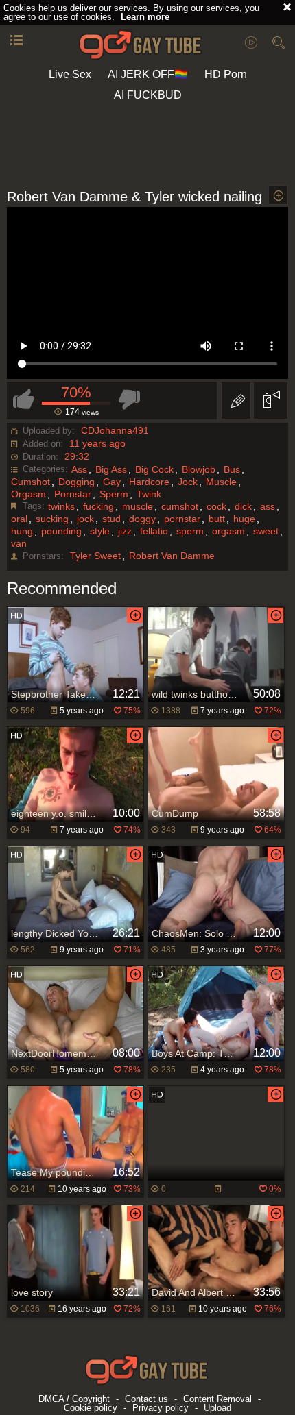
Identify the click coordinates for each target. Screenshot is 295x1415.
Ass (79, 469)
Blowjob (198, 469)
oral (19, 518)
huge (244, 518)
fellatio (154, 531)
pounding (61, 531)
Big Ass (111, 469)
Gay (112, 481)
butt (217, 518)
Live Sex (70, 74)
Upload (217, 1407)
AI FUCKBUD (148, 95)
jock (85, 518)
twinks (61, 506)
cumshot (179, 506)
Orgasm (28, 494)
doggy (142, 518)
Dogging (76, 481)
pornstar (182, 518)
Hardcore (149, 481)
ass (267, 506)
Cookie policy (90, 1407)
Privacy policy (160, 1407)
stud (111, 518)
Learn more (145, 17)
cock (216, 506)
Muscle (221, 481)
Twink (149, 494)
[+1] (16, 41)
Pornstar (72, 494)
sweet (266, 531)
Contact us (146, 1398)
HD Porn (225, 74)
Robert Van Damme (172, 555)
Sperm (113, 494)
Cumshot (30, 481)
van (19, 543)
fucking (98, 506)
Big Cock (154, 469)
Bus (232, 469)
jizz (125, 531)
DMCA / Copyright (74, 1398)
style (100, 531)
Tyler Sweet (95, 555)
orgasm (228, 531)
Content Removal (217, 1398)
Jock (188, 481)
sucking (52, 518)
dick (243, 506)
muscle (137, 506)
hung (22, 531)
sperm (190, 531)
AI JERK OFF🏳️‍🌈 (148, 74)
